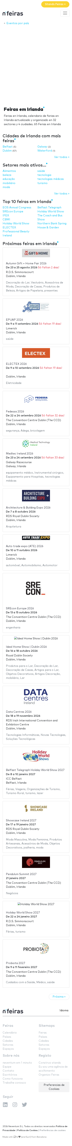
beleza (7, 175)
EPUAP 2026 (14, 320)
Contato (8, 1071)
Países (7, 1037)
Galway (42, 146)
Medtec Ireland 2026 (19, 453)
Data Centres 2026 (19, 712)
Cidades (8, 1041)
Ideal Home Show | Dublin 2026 (26, 647)
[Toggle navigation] (65, 13)
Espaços (8, 1049)
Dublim (7, 150)
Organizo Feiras (49, 1075)
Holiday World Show (16, 223)
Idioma (64, 1010)
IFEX (6, 215)
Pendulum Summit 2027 (21, 874)
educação (9, 179)
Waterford (44, 150)
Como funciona (13, 1079)
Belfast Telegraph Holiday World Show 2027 (35, 770)
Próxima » (59, 996)
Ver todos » (61, 157)
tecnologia (44, 175)
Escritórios (10, 1075)
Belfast (8, 146)
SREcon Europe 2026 (20, 608)
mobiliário (9, 183)
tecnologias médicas (50, 179)
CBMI (6, 219)
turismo (42, 183)
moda (6, 187)
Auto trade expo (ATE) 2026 (24, 546)
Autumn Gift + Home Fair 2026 (26, 263)
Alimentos (9, 171)
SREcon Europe (13, 211)
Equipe (7, 1067)
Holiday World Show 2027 (23, 912)
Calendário (10, 1032)
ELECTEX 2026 (16, 364)
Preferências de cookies (53, 1130)
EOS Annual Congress (17, 207)
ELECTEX (9, 227)
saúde (41, 171)
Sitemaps (47, 1025)
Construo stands (50, 1063)
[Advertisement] (36, 65)
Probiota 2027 (15, 963)
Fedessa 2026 (15, 411)
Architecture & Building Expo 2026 (28, 507)
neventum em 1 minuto (17, 1063)
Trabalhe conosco (14, 1083)
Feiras (8, 1025)
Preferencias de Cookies (54, 1087)
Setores (8, 1045)
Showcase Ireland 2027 (21, 820)
